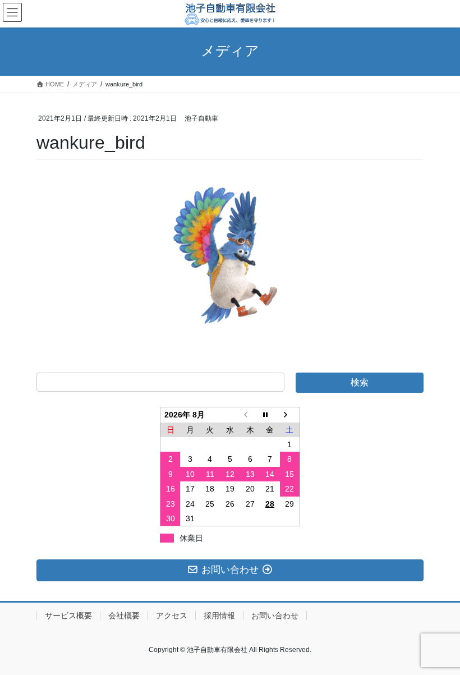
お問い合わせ (274, 615)
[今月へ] (270, 415)
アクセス (171, 615)
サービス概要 (68, 615)
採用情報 (219, 615)
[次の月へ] (290, 415)
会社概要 (124, 615)
